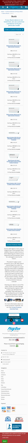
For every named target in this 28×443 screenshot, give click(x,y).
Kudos (2, 378)
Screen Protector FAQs (14, 245)
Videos (2, 380)
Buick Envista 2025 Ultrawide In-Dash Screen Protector (13, 229)
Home (2, 11)
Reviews (2, 399)
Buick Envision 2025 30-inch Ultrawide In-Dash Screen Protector (14, 207)
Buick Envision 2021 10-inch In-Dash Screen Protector (14, 184)
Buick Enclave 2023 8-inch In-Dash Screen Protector (13, 92)
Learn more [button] (5, 437)
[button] (25, 7)
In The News (3, 387)
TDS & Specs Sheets (5, 393)
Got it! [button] (4, 441)
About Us (3, 372)
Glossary (3, 382)
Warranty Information (5, 395)
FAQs (2, 376)
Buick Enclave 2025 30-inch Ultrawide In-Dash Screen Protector (14, 138)
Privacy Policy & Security (6, 389)
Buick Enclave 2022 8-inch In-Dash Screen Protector (13, 69)
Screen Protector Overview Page (16, 308)
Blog (2, 385)
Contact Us (3, 374)
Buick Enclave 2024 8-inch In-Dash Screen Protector (13, 115)
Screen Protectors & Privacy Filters (14, 11)
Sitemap (3, 397)
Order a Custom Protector (13, 29)
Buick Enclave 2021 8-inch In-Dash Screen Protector (13, 46)
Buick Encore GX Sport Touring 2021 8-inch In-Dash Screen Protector (14, 161)
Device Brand (5, 13)
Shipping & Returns (5, 391)
